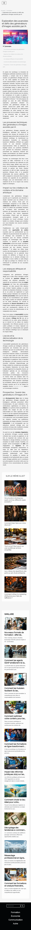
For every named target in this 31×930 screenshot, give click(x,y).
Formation (9, 10)
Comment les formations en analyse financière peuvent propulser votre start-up (15, 887)
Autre (15, 923)
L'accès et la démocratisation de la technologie (15, 62)
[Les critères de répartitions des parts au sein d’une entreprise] (15, 561)
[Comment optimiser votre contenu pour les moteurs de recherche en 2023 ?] (15, 707)
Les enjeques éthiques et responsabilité (13, 59)
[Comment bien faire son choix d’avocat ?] (15, 513)
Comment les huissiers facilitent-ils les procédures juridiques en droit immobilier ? (14, 692)
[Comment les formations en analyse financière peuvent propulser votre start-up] (15, 874)
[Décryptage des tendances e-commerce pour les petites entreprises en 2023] (15, 819)
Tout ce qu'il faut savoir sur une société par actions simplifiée (14, 548)
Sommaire (7, 46)
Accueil (3, 10)
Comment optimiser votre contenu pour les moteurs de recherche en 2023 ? (14, 720)
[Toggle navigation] (4, 2)
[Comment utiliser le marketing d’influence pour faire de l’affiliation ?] (15, 584)
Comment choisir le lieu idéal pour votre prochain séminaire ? (14, 802)
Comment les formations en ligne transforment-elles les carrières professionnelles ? (15, 747)
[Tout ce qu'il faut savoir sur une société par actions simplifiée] (15, 536)
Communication (16, 920)
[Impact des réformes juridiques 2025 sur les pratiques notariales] (15, 763)
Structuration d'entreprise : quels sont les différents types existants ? (15, 500)
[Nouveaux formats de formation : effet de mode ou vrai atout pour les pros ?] (15, 623)
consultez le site (18, 386)
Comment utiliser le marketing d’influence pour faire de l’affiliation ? (15, 596)
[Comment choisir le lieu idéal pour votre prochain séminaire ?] (15, 791)
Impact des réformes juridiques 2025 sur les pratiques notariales (14, 774)
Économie (15, 916)
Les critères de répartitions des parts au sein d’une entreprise (15, 572)
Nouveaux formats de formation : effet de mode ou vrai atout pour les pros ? (15, 636)
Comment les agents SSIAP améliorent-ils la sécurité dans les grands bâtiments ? (15, 664)
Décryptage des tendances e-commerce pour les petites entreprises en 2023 (15, 831)
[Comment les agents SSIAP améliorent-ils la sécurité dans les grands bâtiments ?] (15, 651)
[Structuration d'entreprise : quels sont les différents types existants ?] (15, 488)
